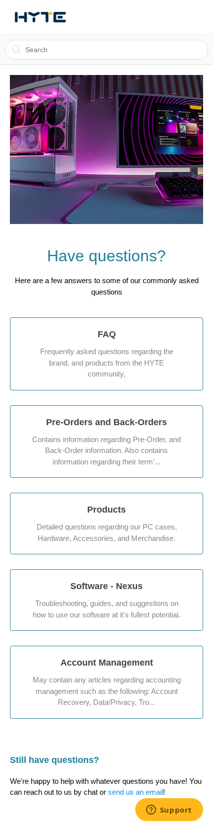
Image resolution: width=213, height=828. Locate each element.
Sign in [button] (176, 17)
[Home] (40, 17)
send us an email (135, 792)
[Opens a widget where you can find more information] (169, 810)
